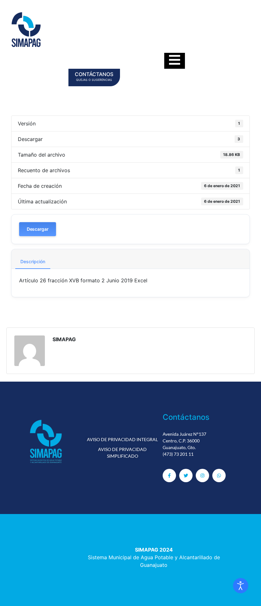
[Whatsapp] (219, 475)
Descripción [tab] (32, 261)
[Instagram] (202, 475)
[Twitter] (186, 475)
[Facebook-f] (169, 475)
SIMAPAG (64, 339)
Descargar (37, 229)
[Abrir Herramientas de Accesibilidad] (240, 585)
